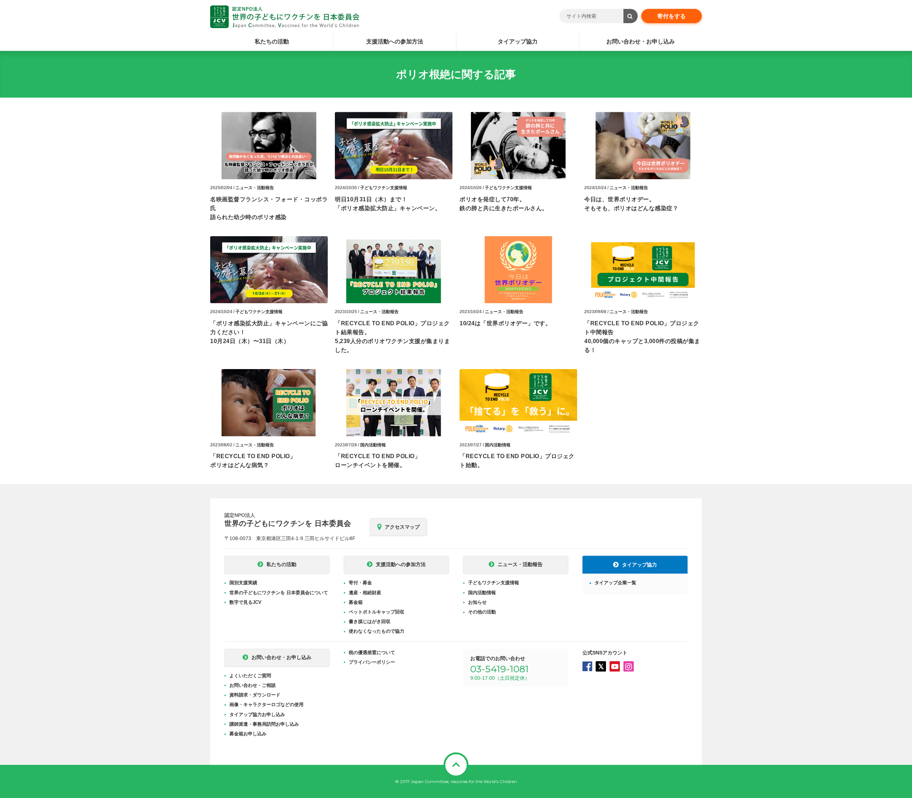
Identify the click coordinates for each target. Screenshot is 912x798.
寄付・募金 (360, 582)
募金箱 (356, 602)
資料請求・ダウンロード (254, 695)
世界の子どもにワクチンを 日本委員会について (278, 592)
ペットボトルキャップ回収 (376, 612)
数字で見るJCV (245, 602)
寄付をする (671, 16)
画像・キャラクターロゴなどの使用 (266, 704)
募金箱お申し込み (247, 733)
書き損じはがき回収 (369, 621)
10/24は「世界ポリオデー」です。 (505, 323)
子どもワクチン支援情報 (383, 187)
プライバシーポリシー (372, 662)
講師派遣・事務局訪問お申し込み (264, 724)
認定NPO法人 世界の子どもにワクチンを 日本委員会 (284, 16)
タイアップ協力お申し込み (257, 714)
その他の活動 (482, 612)
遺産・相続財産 (365, 592)
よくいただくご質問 (250, 675)
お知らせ (477, 602)
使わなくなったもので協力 (376, 631)
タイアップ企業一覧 (615, 582)
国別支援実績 (243, 582)
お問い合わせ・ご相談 (252, 685)
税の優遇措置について (372, 652)
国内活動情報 (373, 444)
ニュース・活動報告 (254, 187)
